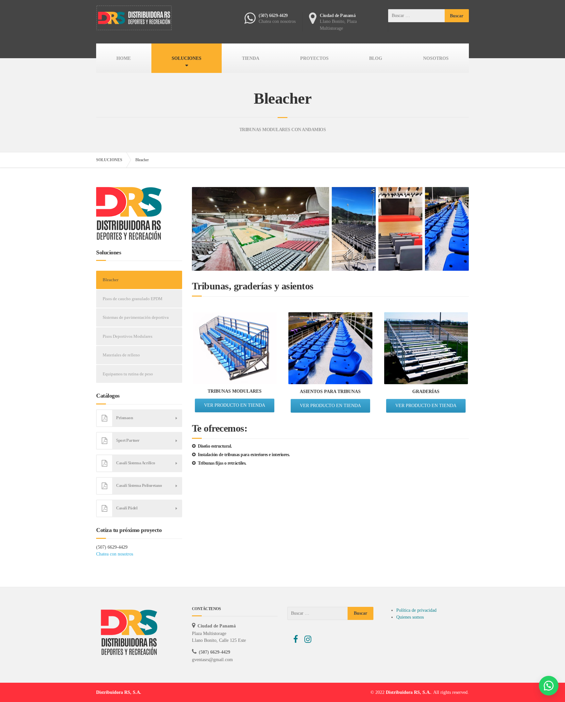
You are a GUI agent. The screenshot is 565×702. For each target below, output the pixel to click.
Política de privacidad (416, 610)
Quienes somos (410, 617)
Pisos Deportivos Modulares (127, 336)
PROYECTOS (314, 58)
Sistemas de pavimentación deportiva (136, 317)
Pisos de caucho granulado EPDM (133, 298)
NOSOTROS (436, 58)
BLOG (375, 58)
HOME (123, 58)
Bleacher (110, 279)
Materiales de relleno (121, 354)
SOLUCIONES (186, 58)
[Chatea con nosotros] (548, 685)
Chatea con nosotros (114, 554)
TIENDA (250, 58)
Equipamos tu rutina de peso (128, 373)
